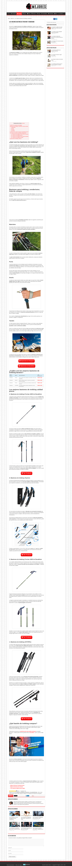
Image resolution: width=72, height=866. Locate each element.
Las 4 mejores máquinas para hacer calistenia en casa (26, 818)
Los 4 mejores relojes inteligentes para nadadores (13, 818)
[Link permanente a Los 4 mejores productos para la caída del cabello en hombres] (49, 65)
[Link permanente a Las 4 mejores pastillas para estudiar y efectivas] (49, 51)
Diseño (12, 129)
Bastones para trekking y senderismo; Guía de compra (19, 126)
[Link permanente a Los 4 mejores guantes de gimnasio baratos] (26, 824)
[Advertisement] (26, 64)
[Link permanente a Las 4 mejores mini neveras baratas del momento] (49, 42)
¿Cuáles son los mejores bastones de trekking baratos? (19, 131)
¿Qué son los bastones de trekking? (16, 125)
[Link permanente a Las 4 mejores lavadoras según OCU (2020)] (49, 55)
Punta (12, 128)
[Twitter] (56, 19)
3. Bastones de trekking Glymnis (16, 135)
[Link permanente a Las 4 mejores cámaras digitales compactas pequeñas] (49, 32)
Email (9, 850)
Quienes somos (48, 864)
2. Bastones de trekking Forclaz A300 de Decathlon (19, 136)
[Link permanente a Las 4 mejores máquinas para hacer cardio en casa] (14, 824)
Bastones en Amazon (27, 361)
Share (28, 795)
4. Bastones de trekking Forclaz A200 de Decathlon (19, 134)
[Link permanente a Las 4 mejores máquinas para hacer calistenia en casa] (26, 813)
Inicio (8, 13)
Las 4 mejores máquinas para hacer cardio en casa (14, 829)
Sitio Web (10, 853)
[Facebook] (54, 19)
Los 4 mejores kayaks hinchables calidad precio (38, 829)
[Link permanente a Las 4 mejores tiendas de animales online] (49, 60)
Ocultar (23, 123)
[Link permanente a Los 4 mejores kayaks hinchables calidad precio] (38, 824)
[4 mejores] (36, 9)
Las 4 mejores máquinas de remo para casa (38, 818)
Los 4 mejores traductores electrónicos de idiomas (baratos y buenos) (57, 37)
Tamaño (13, 130)
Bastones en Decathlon (27, 366)
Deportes (12, 18)
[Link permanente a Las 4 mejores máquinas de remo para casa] (38, 813)
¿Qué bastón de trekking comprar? (16, 138)
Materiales (13, 127)
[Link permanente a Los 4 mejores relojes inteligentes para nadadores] (14, 813)
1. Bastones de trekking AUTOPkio (17, 137)
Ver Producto (28, 473)
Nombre (9, 847)
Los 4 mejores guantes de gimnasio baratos (26, 829)
